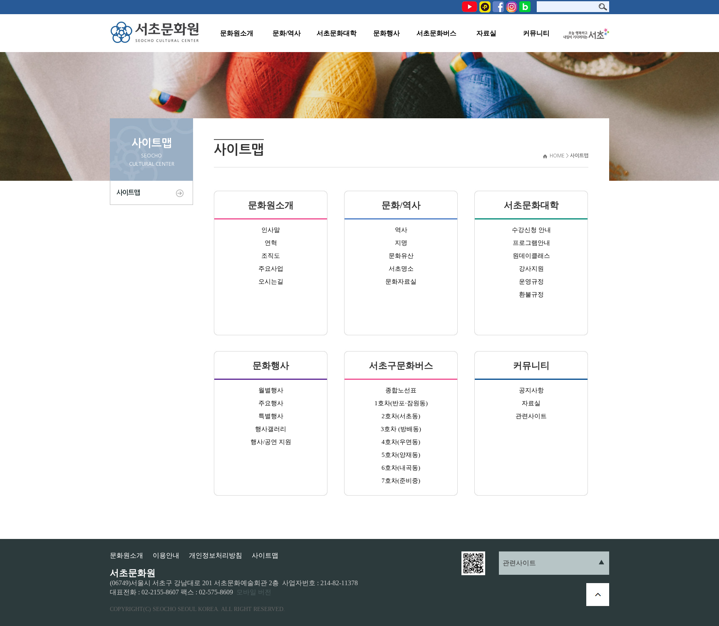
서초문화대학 (337, 33)
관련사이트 (531, 416)
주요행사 (270, 403)
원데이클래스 (531, 255)
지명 (401, 242)
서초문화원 (156, 33)
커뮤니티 (536, 33)
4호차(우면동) (401, 442)
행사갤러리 (270, 429)
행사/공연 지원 (270, 442)
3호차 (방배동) (401, 429)
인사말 (270, 230)
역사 (401, 230)
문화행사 (386, 33)
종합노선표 (401, 390)
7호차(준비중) (401, 480)
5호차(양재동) (401, 454)
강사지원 (531, 268)
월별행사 (270, 390)
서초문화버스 (436, 33)
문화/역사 (287, 33)
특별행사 (270, 416)
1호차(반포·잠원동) (401, 403)
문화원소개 (236, 33)
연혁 (271, 242)
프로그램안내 (531, 242)
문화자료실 (401, 281)
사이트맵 (128, 193)
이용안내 (166, 555)
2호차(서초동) (401, 416)
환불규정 (531, 294)
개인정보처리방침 (215, 555)
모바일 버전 (253, 592)
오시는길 (270, 281)
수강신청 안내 (531, 230)
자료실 (486, 33)
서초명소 (401, 268)
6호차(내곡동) (401, 467)
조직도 (270, 255)
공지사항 (531, 390)
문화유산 (401, 255)
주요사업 (270, 268)
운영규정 (531, 281)
